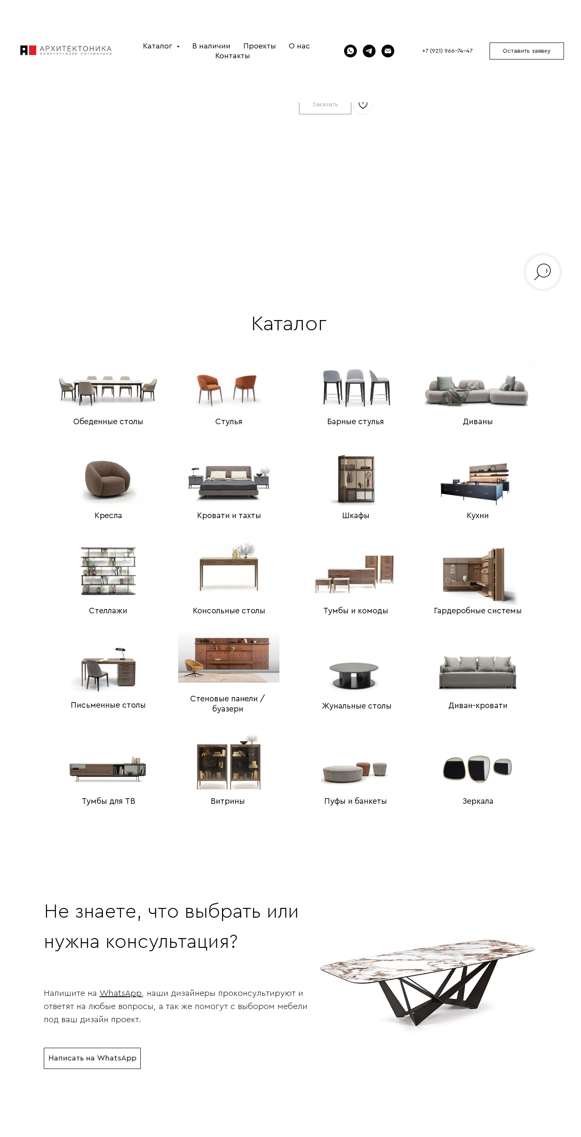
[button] (527, 51)
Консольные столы (229, 611)
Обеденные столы (108, 422)
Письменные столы (108, 705)
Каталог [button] (158, 46)
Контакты (232, 56)
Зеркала (477, 801)
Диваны (478, 422)
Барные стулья (355, 422)
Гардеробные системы (478, 611)
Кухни (478, 516)
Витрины (228, 801)
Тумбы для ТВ (108, 801)
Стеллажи (108, 611)
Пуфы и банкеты (355, 801)
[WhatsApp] (350, 51)
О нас (299, 46)
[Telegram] (369, 51)
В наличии (211, 46)
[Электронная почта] (388, 51)
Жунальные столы (357, 706)
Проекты (259, 46)
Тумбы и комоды (355, 611)
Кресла (108, 516)
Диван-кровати (477, 706)
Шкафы (356, 516)
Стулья (228, 422)
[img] (108, 376)
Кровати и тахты (229, 516)
